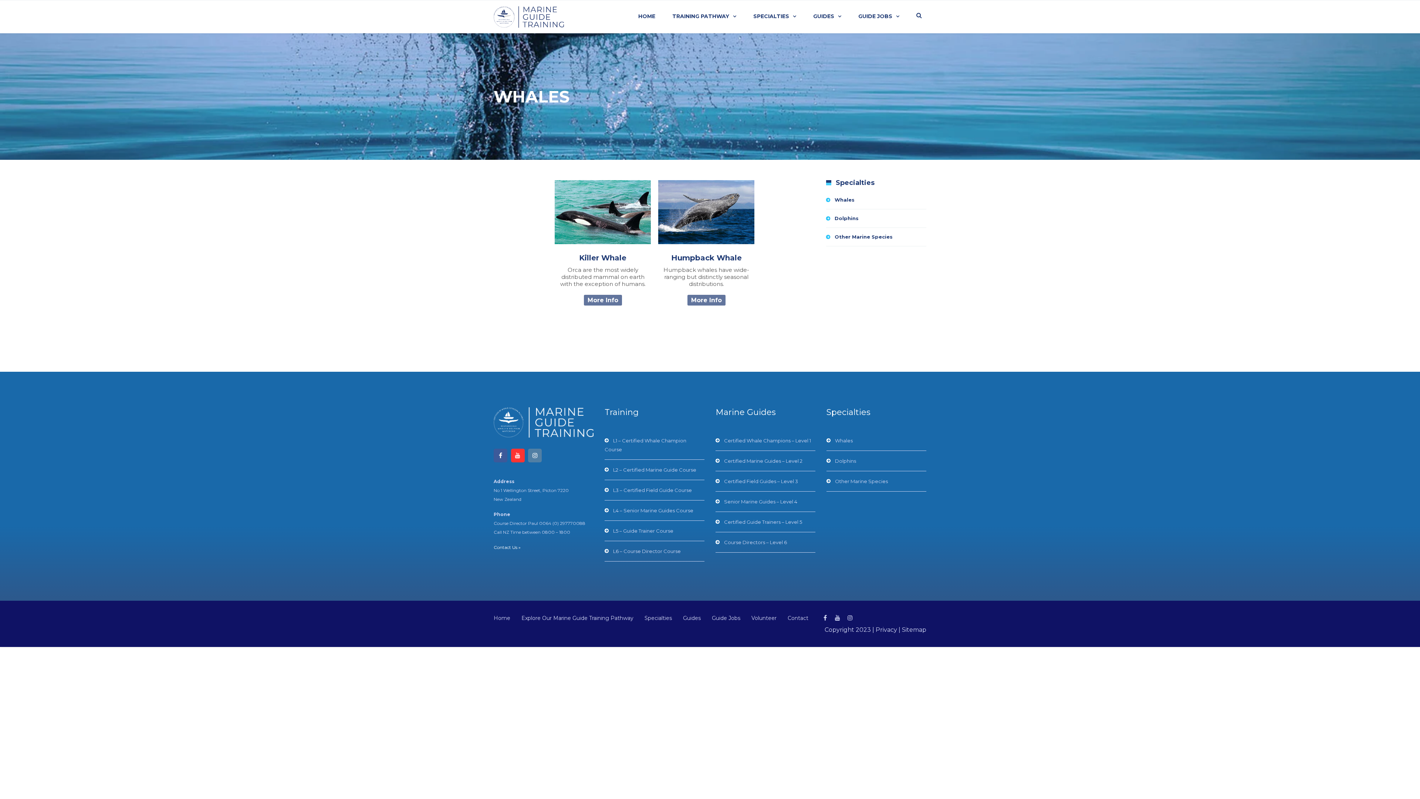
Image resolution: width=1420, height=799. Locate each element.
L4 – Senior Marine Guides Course (653, 510)
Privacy (886, 629)
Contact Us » (507, 547)
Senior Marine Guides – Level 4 (760, 502)
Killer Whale (602, 257)
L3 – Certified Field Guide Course (652, 490)
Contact (798, 618)
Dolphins (847, 218)
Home (646, 16)
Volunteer (764, 618)
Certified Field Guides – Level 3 (761, 481)
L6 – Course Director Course (647, 551)
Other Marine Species (864, 237)
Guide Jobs (875, 16)
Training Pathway (700, 16)
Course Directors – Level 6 (755, 542)
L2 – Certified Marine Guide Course (654, 470)
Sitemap (914, 629)
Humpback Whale (706, 257)
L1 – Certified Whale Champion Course (645, 445)
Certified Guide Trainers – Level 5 (763, 522)
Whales (845, 200)
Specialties (771, 16)
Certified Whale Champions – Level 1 (767, 441)
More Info (603, 300)
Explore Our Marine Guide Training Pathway (577, 618)
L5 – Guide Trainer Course (643, 531)
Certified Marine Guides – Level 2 (763, 461)
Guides (823, 16)
